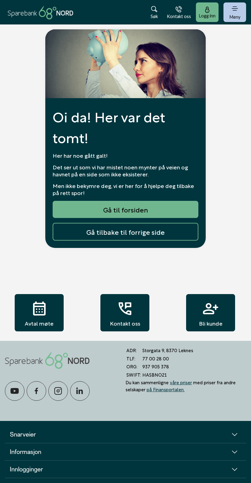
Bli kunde (211, 312)
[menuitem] (40, 12)
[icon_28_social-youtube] (14, 391)
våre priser (181, 382)
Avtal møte (39, 312)
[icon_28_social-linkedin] (80, 391)
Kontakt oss (125, 312)
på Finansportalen (165, 389)
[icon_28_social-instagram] (58, 391)
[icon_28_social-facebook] (36, 391)
